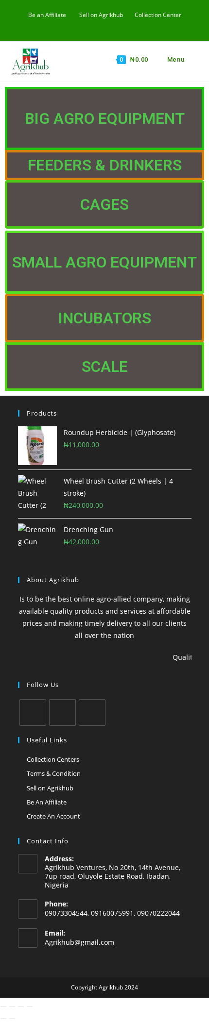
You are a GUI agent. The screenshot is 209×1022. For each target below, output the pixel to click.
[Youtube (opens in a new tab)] (95, 24)
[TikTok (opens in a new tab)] (117, 24)
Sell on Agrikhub (101, 15)
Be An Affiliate (47, 802)
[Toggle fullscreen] (12, 1006)
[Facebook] (32, 712)
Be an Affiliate (47, 15)
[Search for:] (192, 59)
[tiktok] (92, 712)
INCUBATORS (104, 318)
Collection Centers (53, 759)
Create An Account (53, 816)
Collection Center (158, 15)
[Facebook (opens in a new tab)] (83, 24)
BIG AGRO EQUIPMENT (105, 118)
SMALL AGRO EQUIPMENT (104, 262)
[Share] (20, 1006)
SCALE (105, 366)
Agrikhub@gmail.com (79, 942)
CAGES (104, 204)
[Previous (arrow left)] (3, 1019)
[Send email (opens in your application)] (106, 24)
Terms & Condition (54, 773)
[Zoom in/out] (3, 1006)
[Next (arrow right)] (12, 1019)
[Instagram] (62, 712)
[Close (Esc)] (29, 1006)
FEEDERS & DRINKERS (105, 165)
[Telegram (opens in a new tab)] (127, 24)
